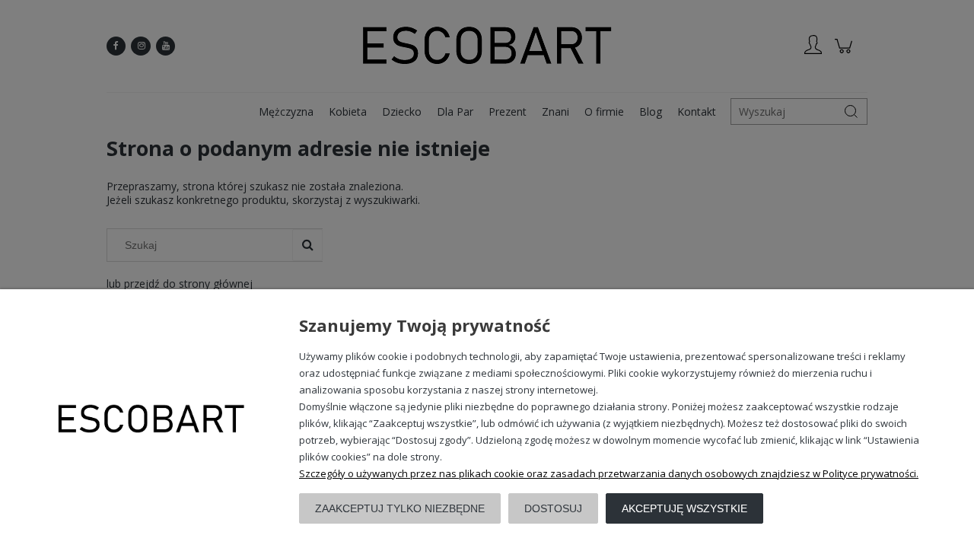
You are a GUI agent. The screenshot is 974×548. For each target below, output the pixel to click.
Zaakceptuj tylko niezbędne (400, 508)
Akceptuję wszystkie (684, 508)
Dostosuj (553, 508)
